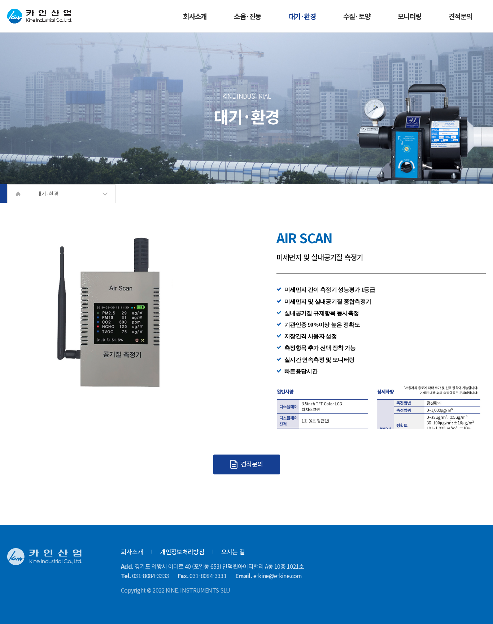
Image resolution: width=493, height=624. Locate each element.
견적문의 (251, 463)
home (18, 194)
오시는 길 (233, 551)
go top (479, 610)
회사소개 (132, 551)
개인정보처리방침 (182, 551)
